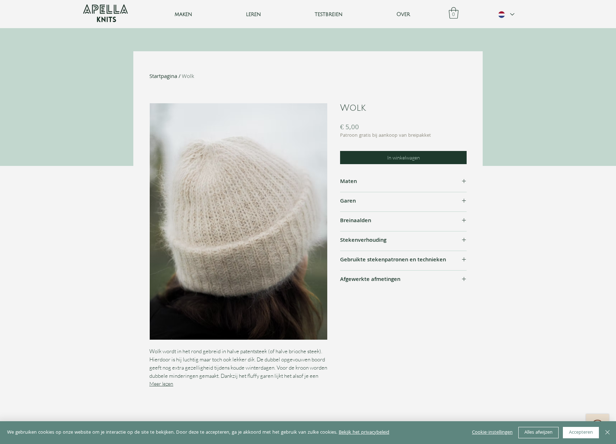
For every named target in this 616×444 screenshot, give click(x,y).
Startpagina (163, 77)
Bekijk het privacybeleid (364, 433)
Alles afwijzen (538, 433)
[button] (254, 14)
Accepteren (581, 433)
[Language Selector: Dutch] (506, 14)
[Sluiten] (607, 432)
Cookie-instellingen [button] (492, 433)
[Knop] (106, 14)
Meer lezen (161, 384)
